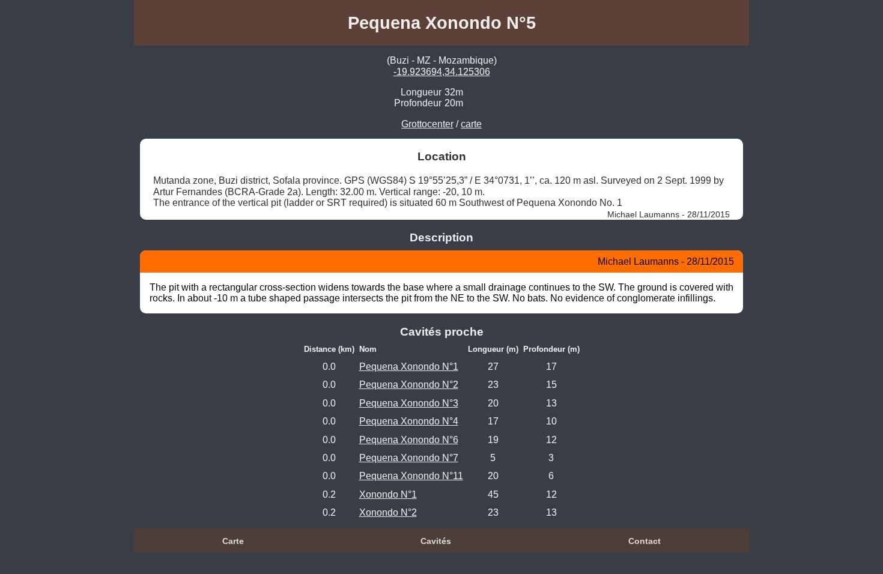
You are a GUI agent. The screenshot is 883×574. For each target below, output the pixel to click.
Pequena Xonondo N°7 (408, 458)
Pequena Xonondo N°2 (408, 384)
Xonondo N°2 (388, 512)
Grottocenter (427, 124)
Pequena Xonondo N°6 (408, 440)
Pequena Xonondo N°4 (408, 421)
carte (471, 124)
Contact (644, 541)
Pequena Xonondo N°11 (411, 476)
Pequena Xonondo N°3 (408, 403)
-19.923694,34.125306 (441, 72)
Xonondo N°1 (388, 494)
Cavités (435, 541)
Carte (233, 541)
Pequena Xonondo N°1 (408, 366)
